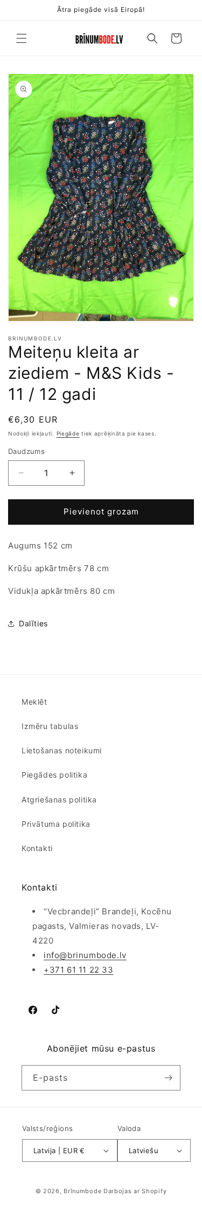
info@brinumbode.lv (85, 955)
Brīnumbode (82, 1191)
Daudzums (26, 451)
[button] (21, 38)
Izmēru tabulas (50, 726)
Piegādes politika (54, 774)
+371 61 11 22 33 (79, 970)
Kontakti (37, 848)
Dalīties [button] (33, 623)
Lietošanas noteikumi (62, 750)
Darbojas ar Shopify (134, 1191)
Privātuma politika (56, 823)
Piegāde (68, 433)
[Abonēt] (168, 1077)
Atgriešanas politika (59, 799)
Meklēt (34, 701)
